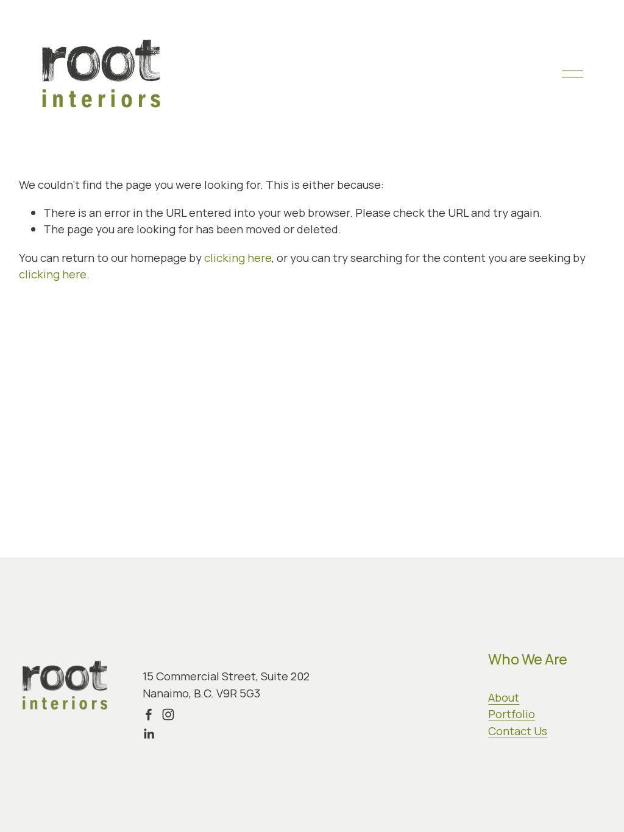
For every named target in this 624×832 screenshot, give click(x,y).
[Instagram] (168, 714)
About (503, 697)
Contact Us (517, 731)
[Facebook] (149, 714)
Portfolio (511, 714)
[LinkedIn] (149, 734)
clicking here (238, 258)
